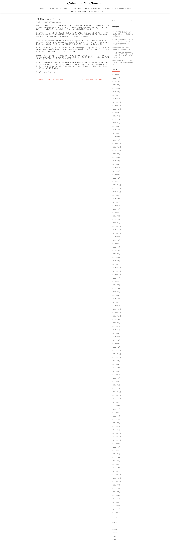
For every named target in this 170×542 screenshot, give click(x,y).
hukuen (115, 533)
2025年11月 (117, 105)
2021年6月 (116, 288)
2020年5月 (116, 333)
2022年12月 (117, 226)
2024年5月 (116, 167)
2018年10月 (117, 399)
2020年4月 (116, 336)
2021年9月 (116, 278)
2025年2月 (116, 136)
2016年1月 (116, 512)
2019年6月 (116, 371)
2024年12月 (117, 143)
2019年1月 (116, 388)
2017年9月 (116, 443)
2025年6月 (116, 123)
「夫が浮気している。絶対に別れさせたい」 (51, 79)
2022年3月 (116, 257)
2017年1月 (116, 471)
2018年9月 (116, 402)
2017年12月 (117, 433)
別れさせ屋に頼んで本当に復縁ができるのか (116, 8)
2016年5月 (116, 499)
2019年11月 (117, 354)
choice (115, 522)
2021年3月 (116, 299)
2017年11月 (117, 436)
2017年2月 (116, 468)
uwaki (115, 539)
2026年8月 (116, 74)
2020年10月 (117, 316)
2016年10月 (117, 481)
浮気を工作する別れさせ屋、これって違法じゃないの (86, 11)
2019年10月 (117, 357)
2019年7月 (116, 367)
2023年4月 (116, 212)
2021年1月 (116, 305)
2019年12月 (117, 350)
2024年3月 (116, 174)
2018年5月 (116, 416)
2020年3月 (116, 340)
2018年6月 (116, 412)
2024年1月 (116, 181)
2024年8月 (116, 157)
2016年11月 (117, 478)
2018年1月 (116, 430)
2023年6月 (116, 205)
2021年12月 (117, 267)
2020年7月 (116, 326)
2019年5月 (116, 374)
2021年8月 (116, 281)
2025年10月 (117, 109)
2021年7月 (116, 285)
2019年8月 (116, 364)
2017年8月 (116, 447)
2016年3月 (116, 505)
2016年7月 (116, 492)
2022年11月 (117, 230)
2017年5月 (116, 457)
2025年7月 (116, 119)
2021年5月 (116, 292)
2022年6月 (116, 247)
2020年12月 (117, 309)
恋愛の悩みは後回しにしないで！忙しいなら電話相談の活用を (123, 63)
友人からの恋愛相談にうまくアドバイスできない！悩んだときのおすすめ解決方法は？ (123, 42)
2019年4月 (116, 378)
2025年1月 (116, 140)
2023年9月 (116, 195)
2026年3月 (116, 92)
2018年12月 (117, 392)
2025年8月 (116, 116)
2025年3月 (116, 133)
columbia (58, 22)
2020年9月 (116, 319)
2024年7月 (116, 161)
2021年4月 (116, 295)
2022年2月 (116, 261)
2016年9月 (116, 485)
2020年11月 (117, 312)
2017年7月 (116, 450)
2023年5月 (116, 209)
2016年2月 (116, 509)
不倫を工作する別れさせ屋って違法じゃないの (55, 8)
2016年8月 (116, 488)
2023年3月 (116, 216)
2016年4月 (116, 502)
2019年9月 (116, 361)
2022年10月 (117, 233)
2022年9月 (116, 236)
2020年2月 (116, 343)
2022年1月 (116, 264)
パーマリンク (51, 72)
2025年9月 (116, 112)
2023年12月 (117, 185)
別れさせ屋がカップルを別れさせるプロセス (86, 8)
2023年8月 (116, 199)
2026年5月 (116, 85)
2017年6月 (116, 454)
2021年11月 (117, 271)
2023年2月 (116, 219)
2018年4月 (116, 419)
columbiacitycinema (119, 526)
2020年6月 (116, 330)
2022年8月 (116, 240)
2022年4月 (116, 254)
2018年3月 (116, 423)
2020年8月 (116, 323)
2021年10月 (117, 274)
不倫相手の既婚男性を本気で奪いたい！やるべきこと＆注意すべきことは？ (123, 55)
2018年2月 (116, 426)
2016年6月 (116, 495)
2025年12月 (117, 102)
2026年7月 (116, 78)
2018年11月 (117, 395)
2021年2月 (116, 302)
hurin (45, 72)
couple (115, 529)
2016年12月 (117, 474)
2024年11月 (117, 147)
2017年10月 (117, 440)
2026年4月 (116, 88)
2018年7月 (116, 409)
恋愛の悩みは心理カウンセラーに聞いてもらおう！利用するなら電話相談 (123, 34)
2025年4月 (116, 130)
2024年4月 (116, 171)
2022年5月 (116, 250)
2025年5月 (116, 126)
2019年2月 (116, 385)
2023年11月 (117, 188)
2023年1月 (116, 223)
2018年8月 (116, 405)
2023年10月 (117, 192)
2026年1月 (116, 98)
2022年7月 (116, 243)
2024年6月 (116, 164)
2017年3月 (116, 464)
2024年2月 (116, 178)
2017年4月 (116, 461)
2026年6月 (116, 81)
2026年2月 (116, 95)
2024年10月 (117, 150)
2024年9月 (116, 154)
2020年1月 (116, 347)
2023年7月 (116, 202)
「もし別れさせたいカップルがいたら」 (95, 79)
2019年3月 (116, 381)
